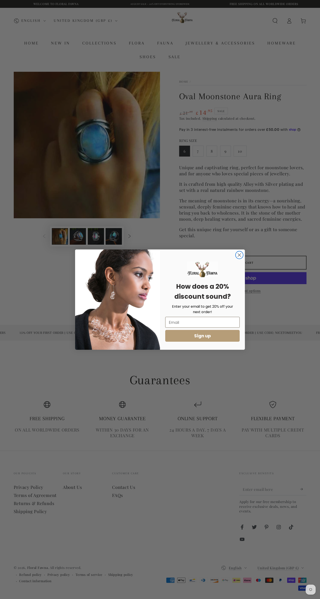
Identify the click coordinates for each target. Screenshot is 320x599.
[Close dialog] (239, 255)
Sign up (202, 336)
